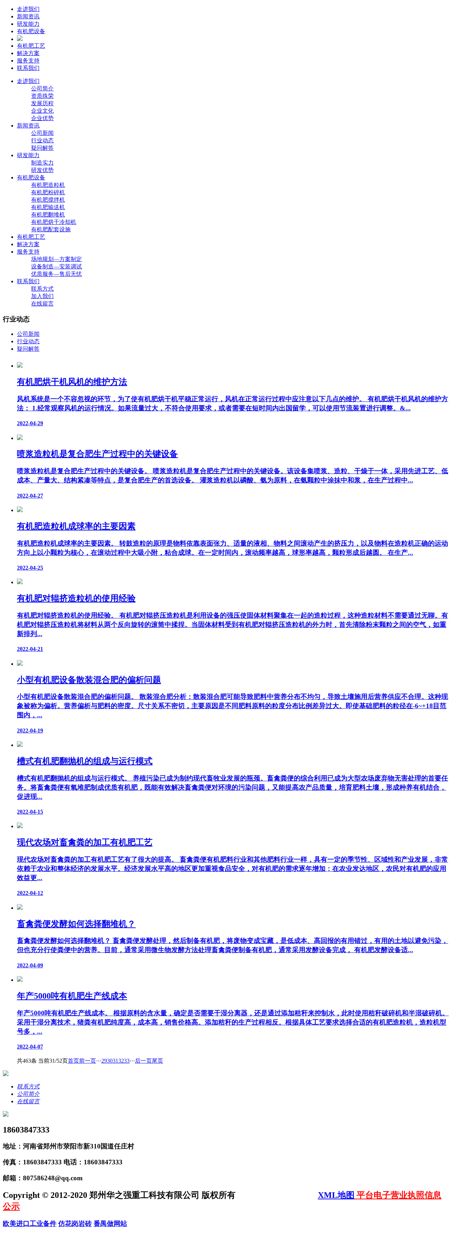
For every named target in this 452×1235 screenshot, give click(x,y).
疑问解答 (42, 148)
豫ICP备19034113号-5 (278, 1195)
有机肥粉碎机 (48, 192)
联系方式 (42, 289)
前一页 (87, 1061)
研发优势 (42, 170)
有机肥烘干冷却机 (53, 222)
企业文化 (42, 111)
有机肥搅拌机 (48, 200)
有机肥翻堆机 (48, 215)
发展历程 (42, 103)
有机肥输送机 (48, 207)
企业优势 (42, 118)
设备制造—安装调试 (56, 266)
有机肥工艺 (31, 46)
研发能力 (28, 24)
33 (127, 1061)
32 (121, 1061)
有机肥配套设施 (51, 229)
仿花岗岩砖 (75, 1223)
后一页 (143, 1061)
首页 (73, 1061)
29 (104, 1061)
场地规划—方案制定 (56, 259)
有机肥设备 (31, 31)
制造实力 (42, 163)
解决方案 (28, 53)
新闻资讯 (28, 16)
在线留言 (42, 304)
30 (110, 1061)
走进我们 (28, 9)
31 (115, 1061)
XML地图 (336, 1195)
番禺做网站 (110, 1223)
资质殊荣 (42, 96)
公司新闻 (42, 133)
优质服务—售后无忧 (56, 274)
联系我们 (28, 68)
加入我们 (42, 296)
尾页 (157, 1061)
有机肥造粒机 (48, 185)
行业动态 (42, 140)
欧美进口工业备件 (29, 1223)
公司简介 (42, 88)
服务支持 (28, 61)
